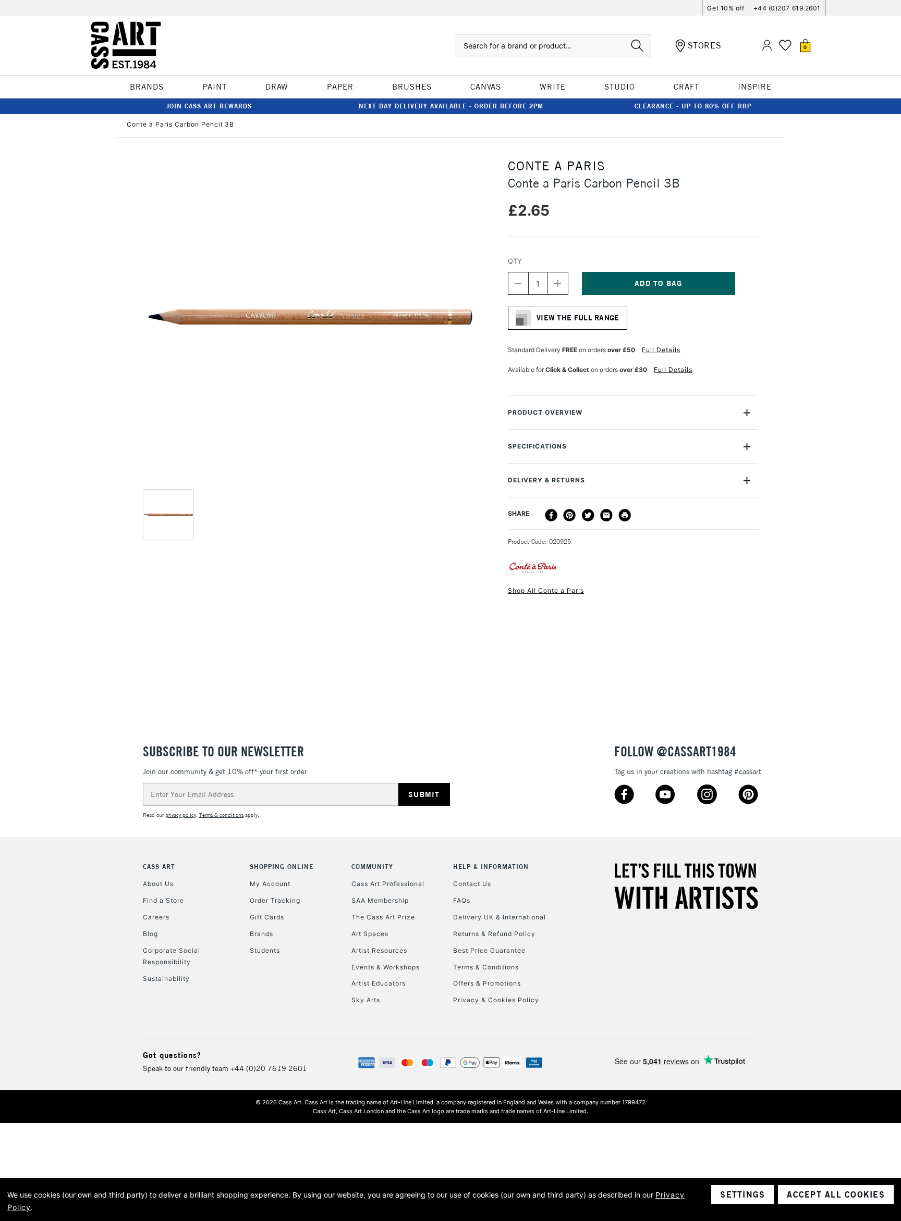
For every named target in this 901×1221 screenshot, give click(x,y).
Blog (150, 934)
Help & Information (491, 866)
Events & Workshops (385, 967)
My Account (270, 884)
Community (372, 866)
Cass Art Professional (387, 884)
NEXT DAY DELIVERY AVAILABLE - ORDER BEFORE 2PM (451, 106)
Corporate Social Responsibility (171, 956)
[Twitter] (588, 515)
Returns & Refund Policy (494, 934)
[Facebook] (551, 515)
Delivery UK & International (499, 917)
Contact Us (472, 884)
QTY (515, 261)
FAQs (461, 900)
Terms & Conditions (486, 967)
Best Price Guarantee (489, 950)
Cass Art (159, 866)
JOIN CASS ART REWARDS (209, 106)
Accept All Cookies (836, 1194)
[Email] (606, 515)
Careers (156, 917)
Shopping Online (281, 866)
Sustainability (166, 978)
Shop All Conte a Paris (546, 590)
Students (265, 950)
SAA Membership (380, 900)
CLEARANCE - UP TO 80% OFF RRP (693, 106)
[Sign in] (767, 45)
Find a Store (163, 900)
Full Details (661, 349)
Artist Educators (378, 983)
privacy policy (180, 815)
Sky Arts (365, 1000)
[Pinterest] (569, 515)
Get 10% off (725, 8)
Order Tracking (275, 900)
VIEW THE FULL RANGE (578, 317)
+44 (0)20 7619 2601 (268, 1068)
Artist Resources (379, 950)
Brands (261, 934)
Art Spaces (369, 934)
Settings (742, 1194)
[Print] (624, 515)
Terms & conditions (221, 815)
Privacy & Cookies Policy (496, 1000)
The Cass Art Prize (383, 917)
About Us (158, 884)
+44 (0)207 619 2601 (787, 8)
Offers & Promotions (487, 983)
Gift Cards (267, 917)
